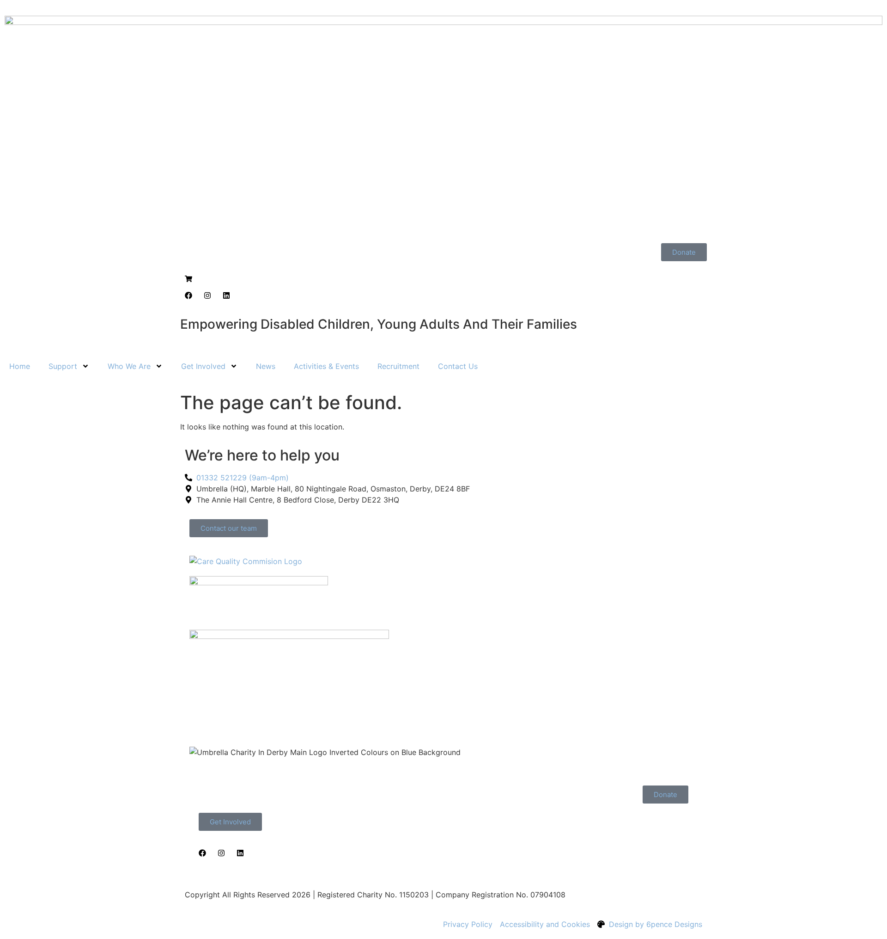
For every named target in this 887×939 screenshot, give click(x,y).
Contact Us (458, 366)
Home (19, 366)
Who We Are (129, 366)
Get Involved (203, 366)
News (265, 366)
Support (63, 366)
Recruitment (398, 366)
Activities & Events (326, 366)
